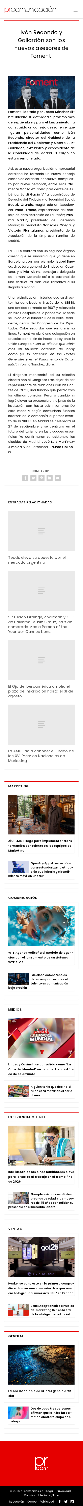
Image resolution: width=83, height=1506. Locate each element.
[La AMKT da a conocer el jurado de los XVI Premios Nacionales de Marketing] (41, 724)
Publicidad (47, 1502)
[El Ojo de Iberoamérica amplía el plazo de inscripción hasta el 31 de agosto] (41, 660)
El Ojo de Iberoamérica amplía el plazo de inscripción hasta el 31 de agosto (40, 691)
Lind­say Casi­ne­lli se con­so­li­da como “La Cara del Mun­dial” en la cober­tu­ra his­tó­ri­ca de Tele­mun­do (41, 1069)
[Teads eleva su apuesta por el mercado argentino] (41, 531)
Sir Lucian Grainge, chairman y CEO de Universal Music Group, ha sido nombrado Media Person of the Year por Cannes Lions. (41, 624)
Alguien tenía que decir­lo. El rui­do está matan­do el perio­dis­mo (52, 1091)
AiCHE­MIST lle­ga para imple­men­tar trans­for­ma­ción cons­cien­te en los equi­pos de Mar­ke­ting (41, 846)
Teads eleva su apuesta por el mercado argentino (37, 560)
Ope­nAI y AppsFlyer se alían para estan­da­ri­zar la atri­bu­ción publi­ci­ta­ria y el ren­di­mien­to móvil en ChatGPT (40, 869)
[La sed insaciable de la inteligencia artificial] (41, 1365)
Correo (32, 1502)
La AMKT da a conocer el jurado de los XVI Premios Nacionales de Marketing (41, 755)
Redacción (16, 1502)
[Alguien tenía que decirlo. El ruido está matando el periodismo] (18, 1091)
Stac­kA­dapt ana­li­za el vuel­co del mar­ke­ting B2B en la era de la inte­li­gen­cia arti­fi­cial (52, 1310)
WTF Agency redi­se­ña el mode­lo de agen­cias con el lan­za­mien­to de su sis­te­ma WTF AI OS (40, 957)
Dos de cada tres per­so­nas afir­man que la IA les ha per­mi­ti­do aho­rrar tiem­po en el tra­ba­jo (40, 1415)
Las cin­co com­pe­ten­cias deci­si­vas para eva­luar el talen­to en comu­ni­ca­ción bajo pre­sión (38, 981)
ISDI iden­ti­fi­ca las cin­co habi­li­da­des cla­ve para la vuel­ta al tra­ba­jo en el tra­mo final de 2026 (41, 1177)
